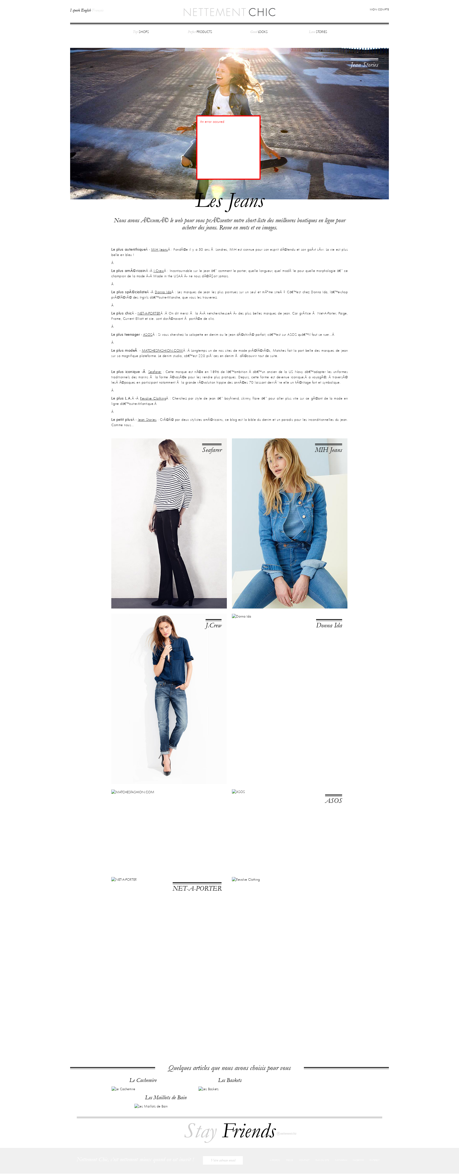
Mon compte (379, 9)
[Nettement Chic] (229, 12)
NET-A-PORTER (149, 313)
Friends (229, 1131)
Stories (318, 32)
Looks (259, 32)
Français (97, 10)
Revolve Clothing (153, 398)
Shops (141, 32)
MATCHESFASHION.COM (162, 350)
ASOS (147, 335)
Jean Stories (364, 65)
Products (200, 32)
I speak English (80, 10)
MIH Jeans (328, 450)
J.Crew (159, 271)
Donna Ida (329, 625)
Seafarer (212, 450)
